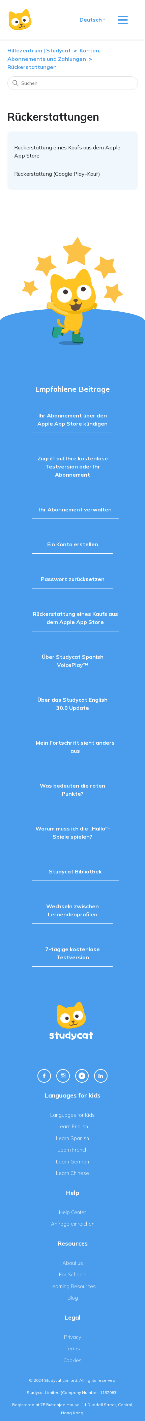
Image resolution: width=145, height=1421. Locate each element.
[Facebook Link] (44, 1076)
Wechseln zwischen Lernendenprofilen (72, 910)
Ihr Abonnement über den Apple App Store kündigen (72, 419)
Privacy (72, 1337)
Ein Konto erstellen (72, 544)
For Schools (72, 1274)
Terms (72, 1348)
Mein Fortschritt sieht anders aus (75, 746)
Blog (72, 1298)
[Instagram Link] (63, 1076)
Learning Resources (73, 1286)
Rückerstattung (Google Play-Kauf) (57, 173)
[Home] (20, 19)
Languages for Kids (72, 1115)
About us (72, 1263)
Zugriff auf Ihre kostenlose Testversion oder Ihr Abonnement (72, 466)
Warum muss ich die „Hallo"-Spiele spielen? (72, 832)
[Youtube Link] (82, 1076)
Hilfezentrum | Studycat (39, 50)
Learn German (72, 1161)
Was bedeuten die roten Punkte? (72, 789)
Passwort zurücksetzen (73, 579)
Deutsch (91, 20)
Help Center (72, 1212)
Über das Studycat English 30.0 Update (72, 703)
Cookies (72, 1360)
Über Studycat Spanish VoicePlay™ (73, 660)
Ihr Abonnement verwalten (75, 509)
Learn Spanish (72, 1138)
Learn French (73, 1150)
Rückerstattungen (32, 67)
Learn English (72, 1126)
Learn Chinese (72, 1173)
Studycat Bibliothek (75, 871)
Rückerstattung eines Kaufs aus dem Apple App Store (75, 617)
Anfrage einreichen (72, 1224)
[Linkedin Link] (101, 1076)
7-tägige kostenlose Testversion (72, 953)
